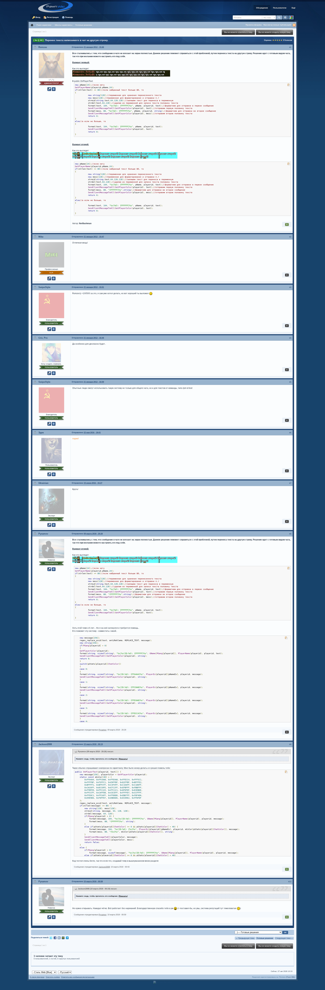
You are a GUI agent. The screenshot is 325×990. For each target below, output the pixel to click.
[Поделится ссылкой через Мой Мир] (63, 938)
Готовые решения (265, 938)
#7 (290, 483)
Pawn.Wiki (291, 977)
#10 (289, 882)
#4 (290, 338)
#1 (290, 47)
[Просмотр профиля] (51, 65)
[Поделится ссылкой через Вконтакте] (59, 938)
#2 (290, 237)
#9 (290, 744)
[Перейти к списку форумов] (56, 6)
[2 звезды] (275, 40)
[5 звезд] (281, 40)
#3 (290, 287)
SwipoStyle (44, 287)
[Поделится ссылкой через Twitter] (51, 938)
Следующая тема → (284, 938)
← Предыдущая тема (245, 938)
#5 (290, 382)
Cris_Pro (43, 338)
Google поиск (291, 17)
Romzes (42, 47)
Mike (40, 236)
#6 (290, 433)
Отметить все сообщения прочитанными (77, 977)
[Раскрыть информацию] (54, 89)
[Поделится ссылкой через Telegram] (67, 938)
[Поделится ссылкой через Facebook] (55, 938)
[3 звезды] (277, 40)
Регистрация (52, 17)
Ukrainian (43, 483)
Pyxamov (43, 533)
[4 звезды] (279, 40)
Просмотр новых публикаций (277, 25)
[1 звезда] (273, 40)
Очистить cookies (53, 977)
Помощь (69, 17)
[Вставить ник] (49, 89)
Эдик (41, 432)
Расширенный (285, 17)
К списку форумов (37, 977)
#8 (290, 534)
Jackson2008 (45, 744)
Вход (37, 17)
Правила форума (254, 25)
